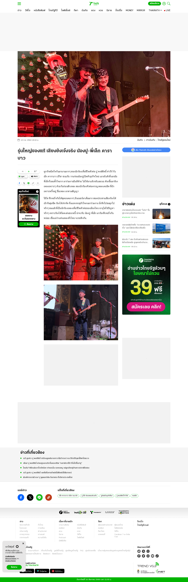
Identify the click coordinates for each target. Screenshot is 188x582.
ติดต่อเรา (46, 554)
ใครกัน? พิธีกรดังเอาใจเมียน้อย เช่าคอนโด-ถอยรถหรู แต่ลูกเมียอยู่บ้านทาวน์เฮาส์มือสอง (56, 468)
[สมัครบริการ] (146, 285)
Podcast (62, 538)
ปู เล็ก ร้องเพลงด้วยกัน (89, 496)
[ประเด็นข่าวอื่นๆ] (37, 191)
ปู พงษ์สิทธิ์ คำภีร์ (122, 496)
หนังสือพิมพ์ (81, 525)
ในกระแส (23, 528)
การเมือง (41, 528)
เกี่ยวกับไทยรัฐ (46, 551)
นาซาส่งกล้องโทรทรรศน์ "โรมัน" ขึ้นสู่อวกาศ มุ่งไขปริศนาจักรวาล (136, 211)
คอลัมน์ (61, 528)
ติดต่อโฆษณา (57, 554)
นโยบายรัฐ (24, 531)
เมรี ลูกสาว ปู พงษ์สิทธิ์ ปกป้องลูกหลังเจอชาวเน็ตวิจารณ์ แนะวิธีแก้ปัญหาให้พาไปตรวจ (56, 458)
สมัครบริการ (154, 3)
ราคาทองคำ (24, 538)
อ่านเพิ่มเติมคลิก (10, 557)
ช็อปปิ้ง (140, 522)
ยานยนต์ (41, 534)
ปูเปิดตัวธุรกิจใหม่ (106, 496)
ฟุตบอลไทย (118, 525)
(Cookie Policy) (10, 561)
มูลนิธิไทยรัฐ (58, 551)
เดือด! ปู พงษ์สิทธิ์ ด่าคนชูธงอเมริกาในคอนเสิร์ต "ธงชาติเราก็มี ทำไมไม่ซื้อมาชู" (52, 463)
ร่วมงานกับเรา (33, 551)
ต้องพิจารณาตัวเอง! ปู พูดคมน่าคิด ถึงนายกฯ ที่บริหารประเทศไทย (47, 477)
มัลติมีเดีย (62, 541)
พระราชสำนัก (25, 525)
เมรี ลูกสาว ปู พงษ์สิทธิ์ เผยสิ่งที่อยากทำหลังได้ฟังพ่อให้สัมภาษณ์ (47, 473)
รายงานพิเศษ (64, 525)
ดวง (60, 531)
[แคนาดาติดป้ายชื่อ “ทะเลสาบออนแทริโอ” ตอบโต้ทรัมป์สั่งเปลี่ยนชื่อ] (161, 228)
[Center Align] (23, 544)
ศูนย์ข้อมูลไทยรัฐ (72, 551)
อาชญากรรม (24, 534)
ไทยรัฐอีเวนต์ (143, 525)
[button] (19, 183)
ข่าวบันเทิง (150, 140)
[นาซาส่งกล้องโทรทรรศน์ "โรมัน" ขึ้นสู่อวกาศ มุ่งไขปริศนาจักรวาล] (161, 214)
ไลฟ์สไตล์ (80, 538)
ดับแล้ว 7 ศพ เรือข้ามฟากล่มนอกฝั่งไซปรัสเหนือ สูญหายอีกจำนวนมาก (135, 241)
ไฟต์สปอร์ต (118, 528)
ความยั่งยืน (42, 538)
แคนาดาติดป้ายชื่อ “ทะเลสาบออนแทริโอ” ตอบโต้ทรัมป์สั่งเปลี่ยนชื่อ (136, 226)
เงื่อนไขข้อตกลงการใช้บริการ (30, 554)
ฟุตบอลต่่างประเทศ (105, 525)
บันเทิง (140, 140)
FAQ (81, 551)
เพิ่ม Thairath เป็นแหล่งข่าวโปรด (148, 150)
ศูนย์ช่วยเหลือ (90, 551)
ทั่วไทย (40, 525)
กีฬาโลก (101, 531)
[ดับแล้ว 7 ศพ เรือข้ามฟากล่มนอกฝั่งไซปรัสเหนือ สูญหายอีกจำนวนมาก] (161, 243)
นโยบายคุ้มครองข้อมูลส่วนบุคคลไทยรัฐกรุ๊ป (114, 551)
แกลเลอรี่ (101, 534)
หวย (78, 531)
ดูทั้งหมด (163, 204)
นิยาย (61, 534)
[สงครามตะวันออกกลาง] (28, 204)
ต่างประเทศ (126, 217)
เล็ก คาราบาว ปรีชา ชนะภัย (68, 496)
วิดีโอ (79, 534)
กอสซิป (134, 496)
